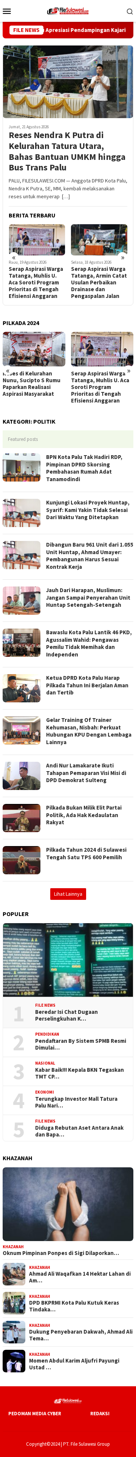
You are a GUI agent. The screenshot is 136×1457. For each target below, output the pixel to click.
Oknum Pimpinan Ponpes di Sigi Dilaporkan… (61, 1253)
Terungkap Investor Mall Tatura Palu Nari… (76, 1102)
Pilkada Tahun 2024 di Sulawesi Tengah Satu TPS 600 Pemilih (86, 853)
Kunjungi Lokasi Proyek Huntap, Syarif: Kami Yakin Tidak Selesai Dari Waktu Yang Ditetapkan (88, 510)
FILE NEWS (45, 1005)
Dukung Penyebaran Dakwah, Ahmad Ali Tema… (81, 1335)
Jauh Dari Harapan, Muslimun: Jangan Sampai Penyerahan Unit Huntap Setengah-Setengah (88, 597)
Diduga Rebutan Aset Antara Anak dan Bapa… (79, 1131)
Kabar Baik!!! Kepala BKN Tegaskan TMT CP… (79, 1073)
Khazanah (13, 1246)
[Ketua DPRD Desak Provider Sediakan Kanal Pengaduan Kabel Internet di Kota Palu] (104, 240)
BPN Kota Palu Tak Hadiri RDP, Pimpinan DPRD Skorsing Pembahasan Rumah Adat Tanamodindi (84, 468)
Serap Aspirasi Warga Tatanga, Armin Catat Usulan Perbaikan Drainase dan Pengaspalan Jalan (41, 282)
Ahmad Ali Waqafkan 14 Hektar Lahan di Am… (80, 1277)
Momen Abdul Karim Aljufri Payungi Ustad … (74, 1364)
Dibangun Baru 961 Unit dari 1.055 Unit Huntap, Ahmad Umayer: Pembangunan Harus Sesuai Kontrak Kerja (89, 555)
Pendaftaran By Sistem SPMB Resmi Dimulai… (80, 1044)
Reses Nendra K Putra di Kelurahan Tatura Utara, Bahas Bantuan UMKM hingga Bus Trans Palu (67, 151)
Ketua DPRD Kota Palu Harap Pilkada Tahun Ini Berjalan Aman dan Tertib (87, 685)
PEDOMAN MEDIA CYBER (34, 1413)
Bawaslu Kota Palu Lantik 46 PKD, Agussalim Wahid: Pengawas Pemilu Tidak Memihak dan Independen (89, 643)
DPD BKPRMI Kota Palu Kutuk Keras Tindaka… (74, 1306)
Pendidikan (47, 1034)
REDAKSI (100, 1413)
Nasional (45, 1063)
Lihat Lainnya (68, 893)
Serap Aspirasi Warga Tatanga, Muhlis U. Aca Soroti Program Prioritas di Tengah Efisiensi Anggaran (33, 387)
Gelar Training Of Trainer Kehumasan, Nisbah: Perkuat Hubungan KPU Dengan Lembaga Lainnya (88, 731)
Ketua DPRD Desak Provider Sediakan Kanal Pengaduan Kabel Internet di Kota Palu (100, 282)
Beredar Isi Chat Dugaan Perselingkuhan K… (66, 1015)
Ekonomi (44, 1092)
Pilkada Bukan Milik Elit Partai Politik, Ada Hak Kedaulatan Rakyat (84, 815)
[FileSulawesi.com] (68, 10)
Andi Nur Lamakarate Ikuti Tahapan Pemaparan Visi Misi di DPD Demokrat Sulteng (86, 773)
